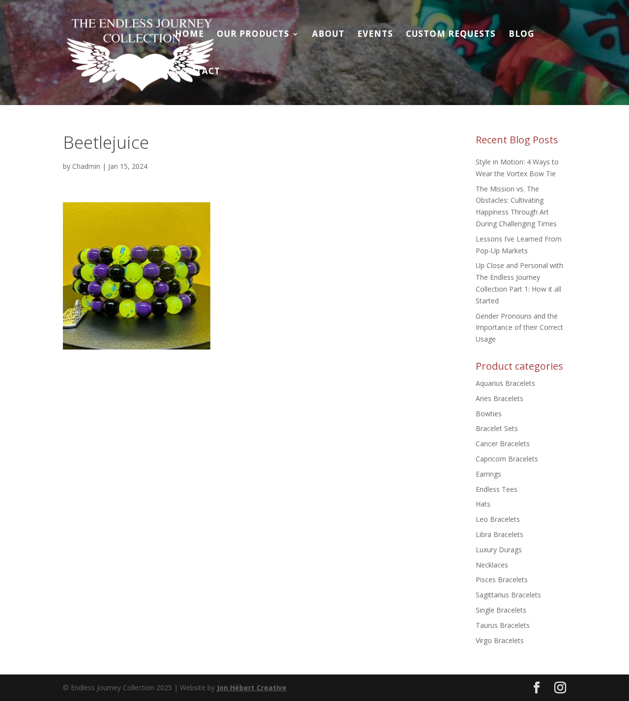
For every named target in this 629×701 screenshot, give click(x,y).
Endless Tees (496, 489)
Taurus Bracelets (503, 625)
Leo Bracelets (498, 519)
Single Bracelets (501, 610)
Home (189, 34)
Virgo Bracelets (500, 640)
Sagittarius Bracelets (508, 594)
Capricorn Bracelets (507, 458)
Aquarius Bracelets (505, 383)
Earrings (488, 474)
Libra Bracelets (499, 534)
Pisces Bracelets (502, 579)
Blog (521, 34)
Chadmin (86, 166)
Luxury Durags (499, 549)
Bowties (489, 413)
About (328, 34)
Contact (197, 72)
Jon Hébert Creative (251, 687)
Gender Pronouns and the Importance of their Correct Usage (519, 327)
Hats (483, 504)
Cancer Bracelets (503, 443)
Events (375, 34)
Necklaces (492, 564)
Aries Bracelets (499, 398)
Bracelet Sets (497, 428)
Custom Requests (451, 34)
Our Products (253, 34)
